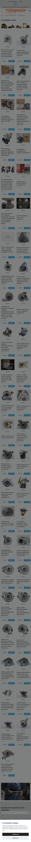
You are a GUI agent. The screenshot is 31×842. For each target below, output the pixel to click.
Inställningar (15, 838)
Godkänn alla (15, 834)
